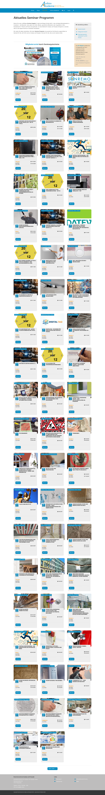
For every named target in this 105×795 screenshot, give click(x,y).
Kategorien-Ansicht (82, 31)
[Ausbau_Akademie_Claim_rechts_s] (52, 1)
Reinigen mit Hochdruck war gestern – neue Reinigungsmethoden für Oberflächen (54, 506)
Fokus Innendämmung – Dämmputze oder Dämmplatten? (53, 541)
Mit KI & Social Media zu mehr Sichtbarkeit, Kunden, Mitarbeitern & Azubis (27, 399)
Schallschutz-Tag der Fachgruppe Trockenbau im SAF (80, 330)
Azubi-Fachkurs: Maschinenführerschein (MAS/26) (26, 226)
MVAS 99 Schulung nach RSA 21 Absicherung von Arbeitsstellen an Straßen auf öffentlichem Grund (54, 435)
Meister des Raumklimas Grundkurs (53, 747)
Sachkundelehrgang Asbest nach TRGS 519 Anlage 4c (81, 469)
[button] (73, 10)
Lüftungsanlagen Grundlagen (51, 295)
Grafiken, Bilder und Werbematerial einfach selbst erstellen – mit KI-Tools (53, 88)
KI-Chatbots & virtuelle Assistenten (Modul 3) (26, 295)
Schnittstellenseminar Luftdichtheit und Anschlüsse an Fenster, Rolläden (52, 611)
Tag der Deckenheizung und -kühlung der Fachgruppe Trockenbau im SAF (27, 541)
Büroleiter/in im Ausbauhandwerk (78, 121)
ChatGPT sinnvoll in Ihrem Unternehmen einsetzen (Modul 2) (53, 226)
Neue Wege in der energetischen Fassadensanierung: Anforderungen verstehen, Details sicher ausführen (81, 612)
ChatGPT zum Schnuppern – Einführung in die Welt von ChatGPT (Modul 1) (54, 157)
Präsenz (24, 72)
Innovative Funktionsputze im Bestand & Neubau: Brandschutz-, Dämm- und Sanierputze (27, 470)
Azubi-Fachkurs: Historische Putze (27, 681)
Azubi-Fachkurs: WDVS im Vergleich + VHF (80, 190)
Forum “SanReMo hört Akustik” (79, 87)
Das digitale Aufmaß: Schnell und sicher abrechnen (79, 365)
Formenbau (76, 433)
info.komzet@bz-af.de (19, 787)
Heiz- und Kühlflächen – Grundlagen (80, 261)
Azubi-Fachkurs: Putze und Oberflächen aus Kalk (80, 504)
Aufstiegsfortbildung (18, 72)
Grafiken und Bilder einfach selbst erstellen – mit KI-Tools (27, 122)
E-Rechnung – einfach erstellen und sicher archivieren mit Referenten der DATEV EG (81, 226)
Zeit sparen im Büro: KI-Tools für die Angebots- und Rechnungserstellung (27, 262)
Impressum (58, 779)
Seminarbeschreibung (18, 99)
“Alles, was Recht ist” (25, 504)
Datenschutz (59, 781)
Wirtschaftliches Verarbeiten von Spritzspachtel (51, 262)
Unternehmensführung (79, 106)
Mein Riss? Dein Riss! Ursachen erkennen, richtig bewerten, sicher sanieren (81, 575)
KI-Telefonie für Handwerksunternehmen (53, 364)
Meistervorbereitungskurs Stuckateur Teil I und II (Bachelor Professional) (53, 715)
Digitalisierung (44, 72)
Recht (19, 489)
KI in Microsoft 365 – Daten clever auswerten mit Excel (27, 329)
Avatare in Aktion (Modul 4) (27, 363)
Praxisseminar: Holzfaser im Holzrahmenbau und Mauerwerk (54, 399)
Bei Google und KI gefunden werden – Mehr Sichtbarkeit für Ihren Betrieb (81, 296)
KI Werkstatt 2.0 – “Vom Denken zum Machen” (79, 681)
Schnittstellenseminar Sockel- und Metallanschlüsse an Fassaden (79, 399)
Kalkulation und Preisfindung (51, 469)
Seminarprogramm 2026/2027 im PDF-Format (83, 36)
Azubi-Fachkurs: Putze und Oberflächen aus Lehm (80, 540)
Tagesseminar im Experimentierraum (25, 747)
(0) (64, 10)
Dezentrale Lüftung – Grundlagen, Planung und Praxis (54, 647)
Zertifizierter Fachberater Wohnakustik (53, 121)
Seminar (30, 72)
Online (48, 72)
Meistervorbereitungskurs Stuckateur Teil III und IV (27, 714)
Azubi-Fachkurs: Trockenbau (54, 680)
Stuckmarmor (23, 433)
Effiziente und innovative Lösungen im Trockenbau (26, 574)
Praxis (27, 72)
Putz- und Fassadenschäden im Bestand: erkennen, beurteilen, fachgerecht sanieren (54, 575)
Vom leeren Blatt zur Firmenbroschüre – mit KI (53, 190)
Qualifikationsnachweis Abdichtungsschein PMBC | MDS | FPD (26, 157)
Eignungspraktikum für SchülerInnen (79, 714)
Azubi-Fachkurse (71, 175)
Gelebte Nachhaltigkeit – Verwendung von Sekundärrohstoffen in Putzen (26, 191)
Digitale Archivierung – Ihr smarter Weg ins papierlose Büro (80, 157)
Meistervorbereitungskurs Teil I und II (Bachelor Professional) (27, 88)
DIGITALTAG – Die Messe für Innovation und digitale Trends (53, 330)
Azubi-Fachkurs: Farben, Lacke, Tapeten (79, 646)
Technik (76, 72)
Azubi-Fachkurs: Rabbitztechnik (23, 610)
